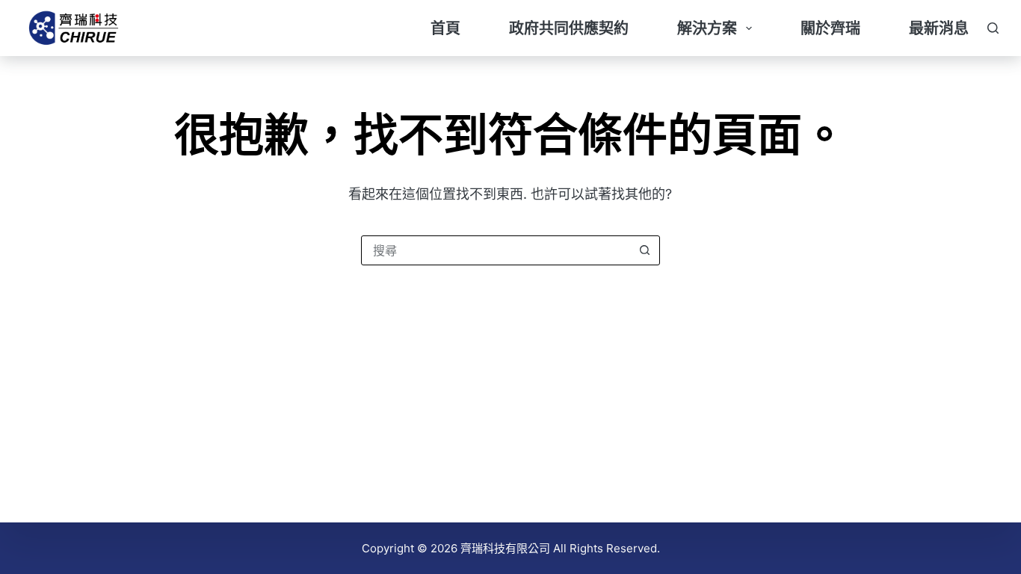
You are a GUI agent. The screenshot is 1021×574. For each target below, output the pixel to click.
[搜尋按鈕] (645, 250)
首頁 (445, 28)
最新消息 (939, 28)
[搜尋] (993, 28)
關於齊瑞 (830, 28)
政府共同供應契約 (569, 28)
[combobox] (496, 250)
